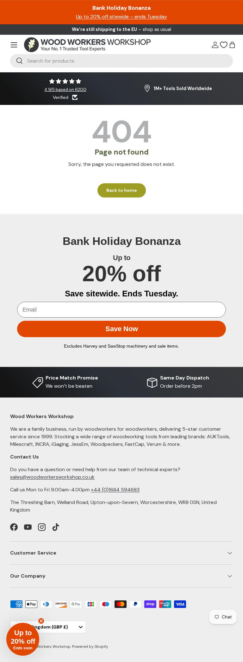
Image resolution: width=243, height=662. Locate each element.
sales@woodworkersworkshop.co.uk (52, 477)
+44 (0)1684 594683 (115, 489)
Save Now (121, 329)
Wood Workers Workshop (48, 646)
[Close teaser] (41, 621)
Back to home (121, 190)
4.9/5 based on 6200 (65, 89)
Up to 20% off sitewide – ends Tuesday (121, 16)
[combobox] (121, 61)
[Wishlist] (223, 45)
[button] (232, 45)
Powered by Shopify (90, 646)
